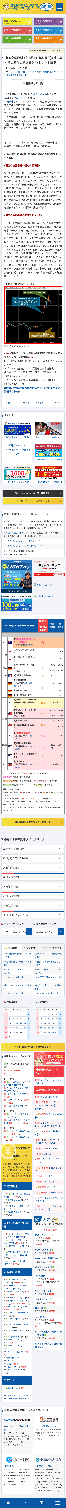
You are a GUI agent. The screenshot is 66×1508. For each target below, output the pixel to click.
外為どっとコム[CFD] (15, 1106)
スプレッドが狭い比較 (15, 977)
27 (41, 1032)
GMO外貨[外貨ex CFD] (14, 1370)
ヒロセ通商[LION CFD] (14, 1358)
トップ (29, 403)
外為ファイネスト (13, 1100)
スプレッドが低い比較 (15, 993)
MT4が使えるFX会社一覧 (47, 993)
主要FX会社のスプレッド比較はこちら (23, 541)
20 (21, 1028)
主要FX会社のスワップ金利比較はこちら (24, 546)
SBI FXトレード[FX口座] (16, 1094)
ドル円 (17, 739)
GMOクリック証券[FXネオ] (47, 1258)
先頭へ (40, 403)
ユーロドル (30, 683)
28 (45, 1032)
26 (17, 1032)
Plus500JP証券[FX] (16, 1261)
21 (25, 1028)
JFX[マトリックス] (16, 1246)
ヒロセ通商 (47, 1176)
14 (25, 1023)
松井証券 (9, 1364)
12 (17, 1023)
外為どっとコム (38, 94)
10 (10, 1023)
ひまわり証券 (13, 1388)
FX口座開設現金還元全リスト (17, 1398)
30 (53, 1032)
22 (28, 1028)
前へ (10, 403)
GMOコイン (10, 1361)
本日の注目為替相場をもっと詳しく (33, 822)
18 (13, 1028)
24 (10, 1032)
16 (6, 1028)
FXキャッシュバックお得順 (16, 1395)
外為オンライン (14, 1337)
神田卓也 (18, 97)
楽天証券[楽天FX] (13, 533)
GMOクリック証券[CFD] (15, 1352)
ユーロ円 (17, 686)
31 (56, 1032)
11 (13, 1023)
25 (13, 1032)
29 (49, 1032)
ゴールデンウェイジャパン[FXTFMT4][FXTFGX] (48, 1105)
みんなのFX (52, 1148)
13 (21, 1023)
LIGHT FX (46, 1154)
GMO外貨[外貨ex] (15, 1319)
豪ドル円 (29, 645)
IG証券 (8, 1264)
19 (17, 1028)
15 (28, 1023)
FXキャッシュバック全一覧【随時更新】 (33, 493)
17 (10, 1028)
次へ (56, 403)
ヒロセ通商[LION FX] (16, 1212)
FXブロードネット (15, 1331)
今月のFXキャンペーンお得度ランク (33, 501)
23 (6, 1032)
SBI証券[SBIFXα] (12, 1367)
